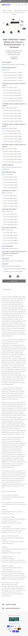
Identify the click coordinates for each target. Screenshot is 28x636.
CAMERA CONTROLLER (7, 165)
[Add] (18, 276)
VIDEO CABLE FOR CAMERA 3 (9, 209)
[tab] (7, 289)
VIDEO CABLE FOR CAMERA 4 (9, 227)
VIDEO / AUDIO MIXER (7, 246)
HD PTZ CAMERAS (6, 62)
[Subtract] (10, 276)
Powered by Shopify (14, 623)
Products (9, 10)
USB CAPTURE (5, 258)
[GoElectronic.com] (6, 4)
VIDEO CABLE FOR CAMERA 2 (9, 190)
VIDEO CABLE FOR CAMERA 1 (9, 172)
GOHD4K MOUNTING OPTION (9, 67)
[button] (16, 4)
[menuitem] (16, 4)
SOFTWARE (5, 264)
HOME (3, 10)
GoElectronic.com (14, 54)
